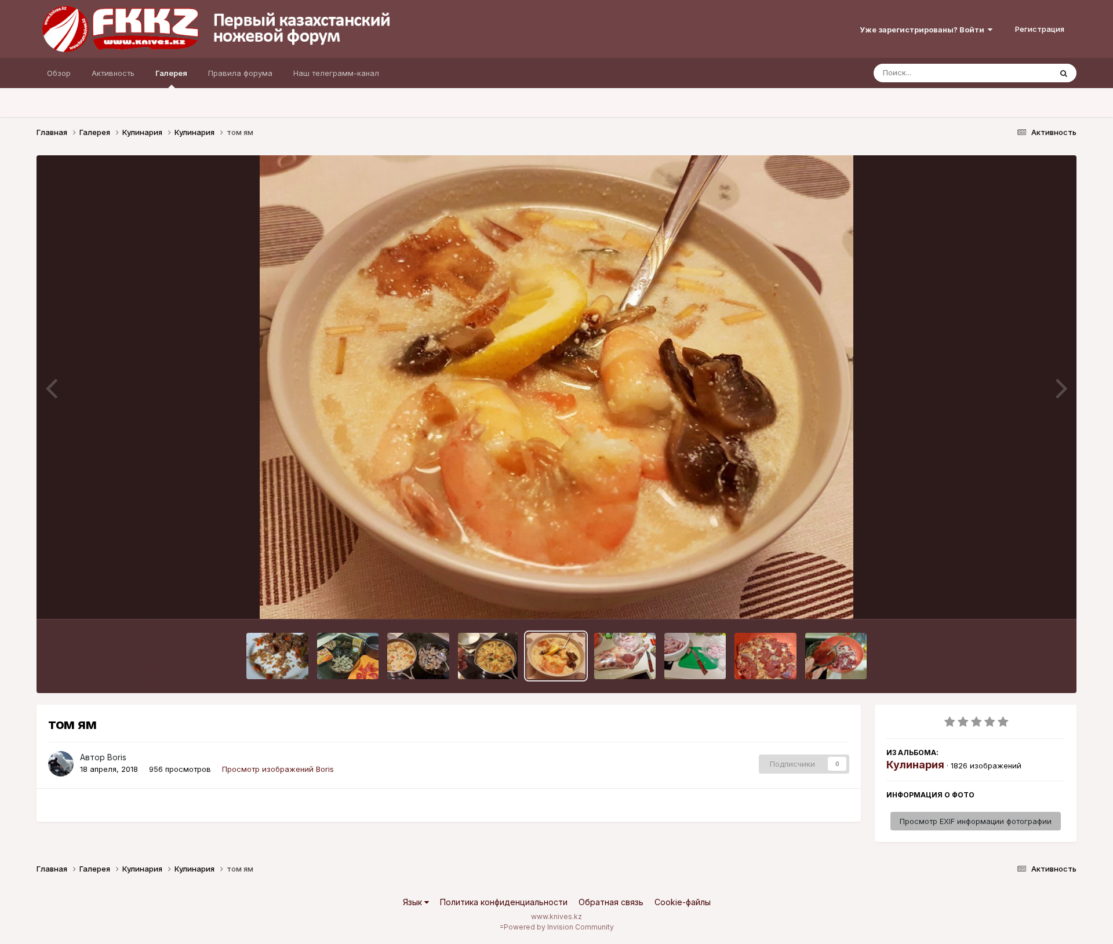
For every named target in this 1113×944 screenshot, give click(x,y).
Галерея (171, 73)
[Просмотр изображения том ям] (348, 656)
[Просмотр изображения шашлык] (625, 656)
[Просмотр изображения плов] (277, 656)
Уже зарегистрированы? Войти (924, 29)
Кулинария (915, 765)
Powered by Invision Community (559, 927)
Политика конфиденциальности (504, 902)
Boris (116, 757)
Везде (1024, 72)
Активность (113, 73)
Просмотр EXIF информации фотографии (976, 821)
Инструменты (1026, 598)
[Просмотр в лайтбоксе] (556, 387)
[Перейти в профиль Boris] (61, 764)
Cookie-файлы (682, 902)
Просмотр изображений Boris (278, 769)
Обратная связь (611, 902)
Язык (413, 902)
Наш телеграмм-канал (336, 73)
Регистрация (1039, 29)
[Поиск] (1063, 73)
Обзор (59, 73)
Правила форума (240, 73)
